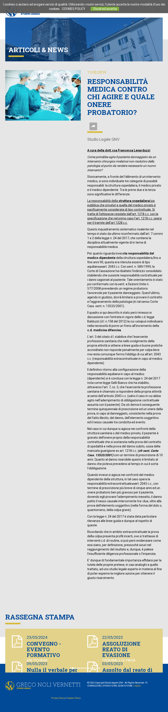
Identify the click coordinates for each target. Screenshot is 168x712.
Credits (137, 686)
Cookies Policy (73, 698)
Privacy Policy (58, 698)
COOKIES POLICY (73, 9)
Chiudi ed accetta (105, 9)
